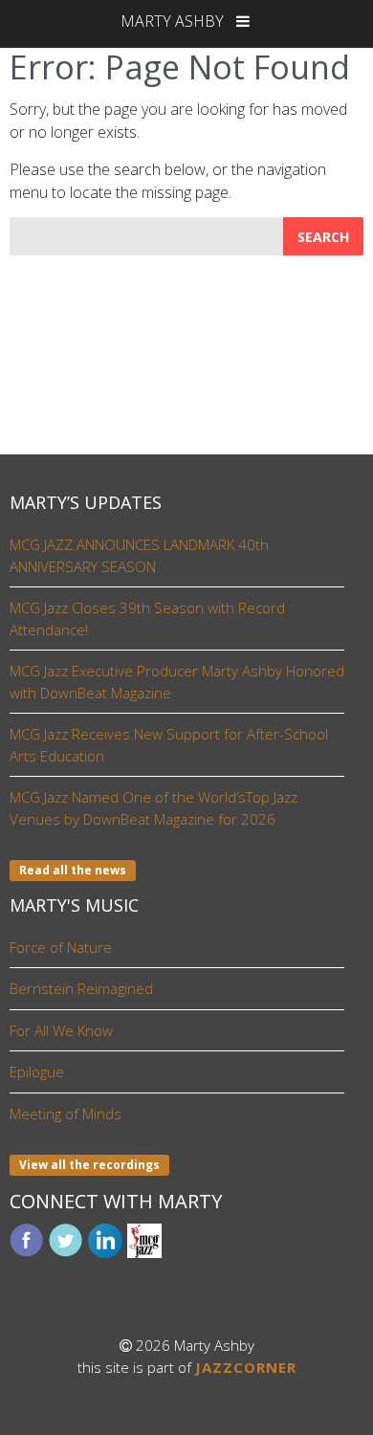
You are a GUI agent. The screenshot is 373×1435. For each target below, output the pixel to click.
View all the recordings (89, 1165)
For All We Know (61, 1030)
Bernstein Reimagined (81, 988)
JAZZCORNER (245, 1367)
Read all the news (72, 870)
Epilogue (37, 1071)
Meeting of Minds (65, 1113)
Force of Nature (61, 947)
